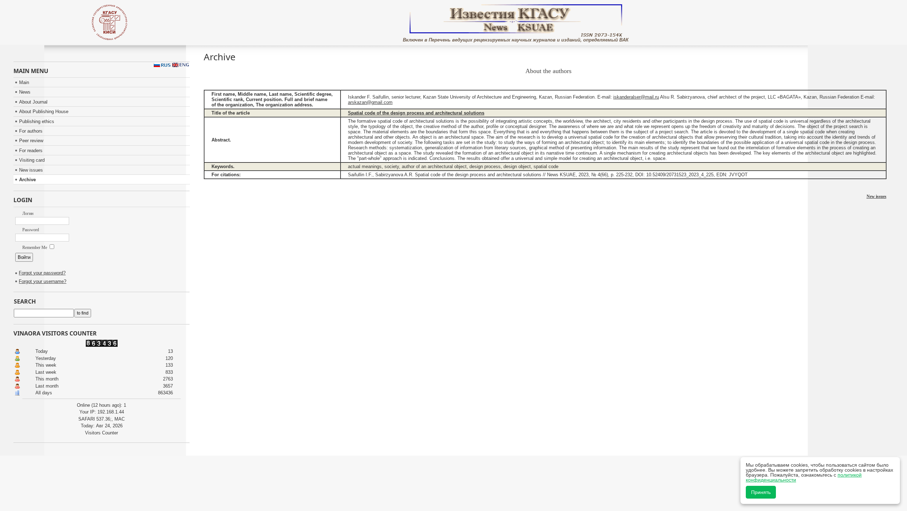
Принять (761, 492)
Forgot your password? (42, 273)
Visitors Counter (101, 432)
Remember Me (35, 247)
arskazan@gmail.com (370, 102)
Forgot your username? (42, 281)
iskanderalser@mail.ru (636, 97)
